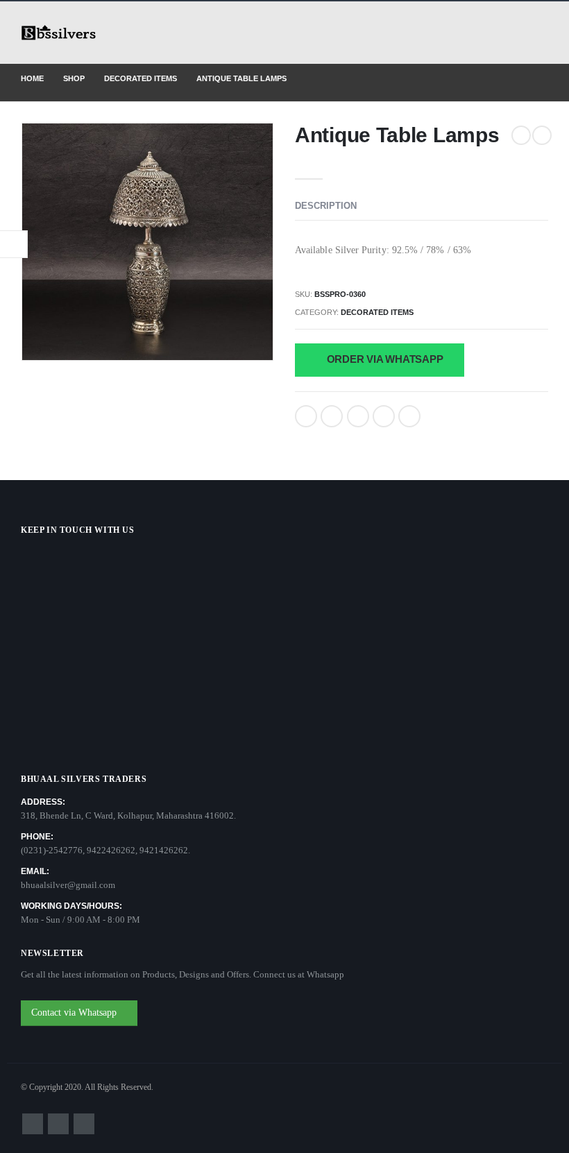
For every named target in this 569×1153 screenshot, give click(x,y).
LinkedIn (358, 416)
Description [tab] (326, 205)
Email (409, 416)
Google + (384, 416)
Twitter (332, 416)
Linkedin (84, 1123)
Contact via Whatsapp (75, 1012)
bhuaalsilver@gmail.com (68, 885)
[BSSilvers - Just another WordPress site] (59, 33)
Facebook (306, 416)
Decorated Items (377, 312)
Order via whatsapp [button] (383, 359)
